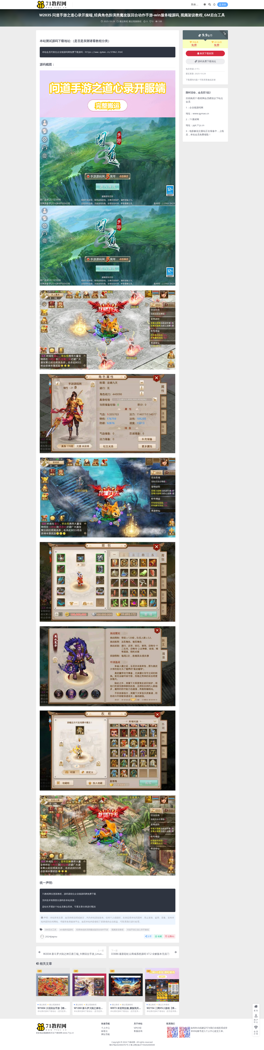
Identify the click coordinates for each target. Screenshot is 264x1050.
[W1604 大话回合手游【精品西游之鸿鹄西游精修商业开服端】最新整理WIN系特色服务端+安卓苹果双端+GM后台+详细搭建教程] (53, 985)
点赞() (171, 936)
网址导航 (105, 1034)
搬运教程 (123, 21)
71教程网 (131, 1042)
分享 (150, 936)
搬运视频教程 (135, 21)
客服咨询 (138, 1031)
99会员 (195, 42)
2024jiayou (51, 936)
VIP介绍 (137, 1027)
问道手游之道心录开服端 (138, 929)
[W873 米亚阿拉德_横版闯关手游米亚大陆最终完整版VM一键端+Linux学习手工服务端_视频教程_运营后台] (126, 985)
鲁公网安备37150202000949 (143, 1045)
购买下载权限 (207, 53)
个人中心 (105, 1027)
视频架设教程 (117, 929)
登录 (224, 5)
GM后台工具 (50, 929)
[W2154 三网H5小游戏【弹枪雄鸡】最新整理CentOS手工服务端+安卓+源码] (162, 985)
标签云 (104, 1031)
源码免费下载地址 (207, 61)
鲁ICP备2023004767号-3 (119, 1045)
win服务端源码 (66, 929)
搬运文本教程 (163, 1004)
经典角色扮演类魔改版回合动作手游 (92, 929)
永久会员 (218, 42)
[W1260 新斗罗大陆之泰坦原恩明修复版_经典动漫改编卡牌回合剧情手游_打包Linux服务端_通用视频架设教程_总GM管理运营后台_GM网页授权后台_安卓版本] (89, 985)
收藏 (160, 936)
